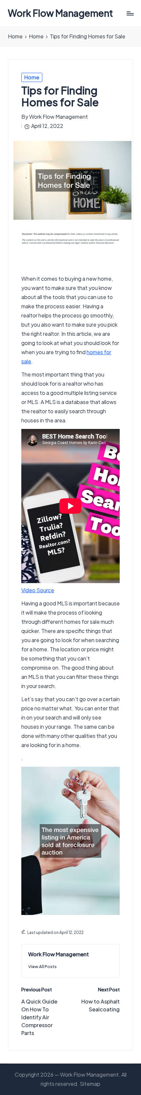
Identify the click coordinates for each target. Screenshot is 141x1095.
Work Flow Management (60, 13)
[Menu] (130, 13)
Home (31, 77)
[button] (42, 966)
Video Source (37, 590)
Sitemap (90, 1083)
